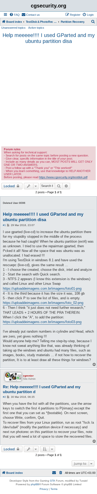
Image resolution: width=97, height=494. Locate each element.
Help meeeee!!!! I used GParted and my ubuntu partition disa (49, 38)
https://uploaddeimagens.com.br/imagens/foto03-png (42, 322)
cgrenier (28, 375)
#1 (4, 225)
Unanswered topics (13, 27)
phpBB (35, 484)
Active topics (36, 27)
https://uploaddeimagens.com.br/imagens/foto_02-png (43, 303)
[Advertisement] (48, 95)
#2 (4, 396)
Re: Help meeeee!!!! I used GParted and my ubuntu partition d (41, 389)
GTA (52, 480)
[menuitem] (14, 15)
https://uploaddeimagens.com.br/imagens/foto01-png (42, 288)
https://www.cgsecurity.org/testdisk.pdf (63, 177)
